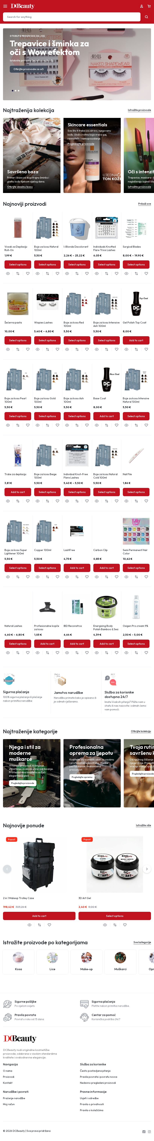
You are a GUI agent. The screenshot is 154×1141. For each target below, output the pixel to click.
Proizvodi (8, 1076)
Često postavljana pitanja (95, 1070)
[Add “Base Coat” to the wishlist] (117, 425)
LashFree (69, 550)
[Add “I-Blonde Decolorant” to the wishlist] (87, 274)
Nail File (127, 474)
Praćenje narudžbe (14, 1098)
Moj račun (9, 1104)
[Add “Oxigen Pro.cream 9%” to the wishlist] (146, 653)
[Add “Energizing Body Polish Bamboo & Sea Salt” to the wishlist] (117, 653)
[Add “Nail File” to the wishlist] (146, 501)
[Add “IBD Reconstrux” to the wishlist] (87, 653)
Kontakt (7, 1082)
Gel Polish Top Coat (134, 322)
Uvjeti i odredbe (89, 1098)
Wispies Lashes (43, 322)
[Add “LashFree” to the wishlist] (87, 577)
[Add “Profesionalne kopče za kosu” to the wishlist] (57, 653)
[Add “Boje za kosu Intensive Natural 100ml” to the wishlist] (146, 425)
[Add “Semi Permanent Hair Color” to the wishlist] (146, 577)
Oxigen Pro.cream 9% (135, 626)
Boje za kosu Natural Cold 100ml (105, 476)
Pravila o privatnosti (92, 1104)
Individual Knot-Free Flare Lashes (76, 476)
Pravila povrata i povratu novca (98, 1076)
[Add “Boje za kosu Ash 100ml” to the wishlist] (87, 425)
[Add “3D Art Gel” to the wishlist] (125, 925)
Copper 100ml (42, 550)
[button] (12, 90)
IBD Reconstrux (73, 626)
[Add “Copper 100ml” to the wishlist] (57, 577)
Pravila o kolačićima (91, 1110)
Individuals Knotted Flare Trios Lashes (104, 248)
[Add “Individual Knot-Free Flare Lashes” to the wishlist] (87, 501)
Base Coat (99, 398)
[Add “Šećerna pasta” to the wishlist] (28, 349)
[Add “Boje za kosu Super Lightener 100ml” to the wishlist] (28, 577)
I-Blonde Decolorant (76, 246)
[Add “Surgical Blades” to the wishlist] (146, 274)
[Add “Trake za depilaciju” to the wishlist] (28, 501)
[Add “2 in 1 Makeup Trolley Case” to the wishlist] (49, 925)
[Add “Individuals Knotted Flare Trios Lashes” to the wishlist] (117, 274)
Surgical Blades (132, 246)
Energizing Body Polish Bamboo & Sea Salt (105, 629)
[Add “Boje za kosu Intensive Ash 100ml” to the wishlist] (117, 349)
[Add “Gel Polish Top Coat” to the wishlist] (146, 349)
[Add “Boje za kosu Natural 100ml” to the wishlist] (57, 274)
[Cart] (149, 6)
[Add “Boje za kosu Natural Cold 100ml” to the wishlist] (117, 501)
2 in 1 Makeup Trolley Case (18, 898)
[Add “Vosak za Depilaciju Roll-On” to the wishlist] (28, 274)
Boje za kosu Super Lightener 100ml (16, 551)
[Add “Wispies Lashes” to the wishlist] (57, 349)
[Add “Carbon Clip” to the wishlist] (117, 577)
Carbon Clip (100, 550)
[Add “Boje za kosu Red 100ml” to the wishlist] (87, 349)
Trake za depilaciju (15, 474)
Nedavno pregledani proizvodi (98, 1082)
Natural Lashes (13, 626)
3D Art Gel (85, 898)
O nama (7, 1070)
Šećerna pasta (13, 322)
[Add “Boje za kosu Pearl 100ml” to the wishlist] (28, 425)
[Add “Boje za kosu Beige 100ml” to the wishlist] (57, 501)
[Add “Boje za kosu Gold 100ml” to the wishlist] (57, 425)
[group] (18, 228)
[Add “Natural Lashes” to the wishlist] (28, 653)
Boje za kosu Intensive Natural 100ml (136, 400)
